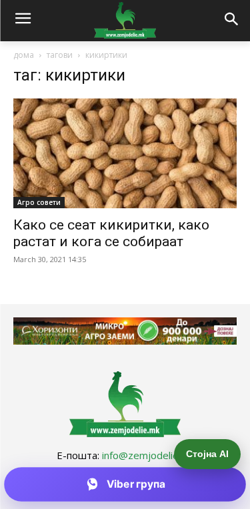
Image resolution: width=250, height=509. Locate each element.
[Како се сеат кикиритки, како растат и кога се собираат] (125, 153)
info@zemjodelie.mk (148, 455)
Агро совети (39, 202)
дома (23, 55)
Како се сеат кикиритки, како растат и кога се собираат (111, 233)
